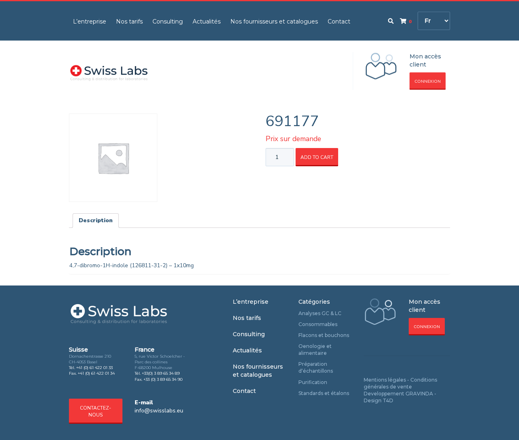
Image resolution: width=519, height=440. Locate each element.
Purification (312, 382)
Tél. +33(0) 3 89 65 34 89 (157, 373)
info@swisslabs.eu (159, 410)
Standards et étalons (323, 393)
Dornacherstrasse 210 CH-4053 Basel (90, 359)
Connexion (427, 81)
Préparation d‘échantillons (315, 367)
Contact (339, 21)
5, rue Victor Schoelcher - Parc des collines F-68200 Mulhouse (160, 362)
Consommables (317, 324)
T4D (388, 400)
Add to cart (316, 157)
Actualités (207, 21)
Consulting (167, 21)
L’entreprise (89, 21)
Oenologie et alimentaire (315, 349)
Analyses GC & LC (319, 313)
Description (96, 220)
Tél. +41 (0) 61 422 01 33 (91, 367)
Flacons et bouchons (323, 335)
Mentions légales (385, 380)
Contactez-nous (95, 411)
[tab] (96, 220)
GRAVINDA (419, 394)
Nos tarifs (129, 21)
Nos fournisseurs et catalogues (274, 21)
